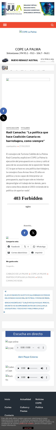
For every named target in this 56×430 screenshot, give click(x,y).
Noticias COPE (12, 128)
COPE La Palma (28, 49)
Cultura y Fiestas (24, 409)
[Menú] (4, 25)
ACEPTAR (28, 428)
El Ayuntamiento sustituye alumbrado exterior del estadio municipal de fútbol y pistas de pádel (27, 296)
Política (39, 407)
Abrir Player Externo (28, 357)
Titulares (25, 128)
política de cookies (26, 424)
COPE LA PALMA (39, 273)
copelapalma (11, 146)
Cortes (8, 407)
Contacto (9, 415)
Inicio (7, 399)
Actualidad (25, 399)
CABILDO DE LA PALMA (17, 273)
